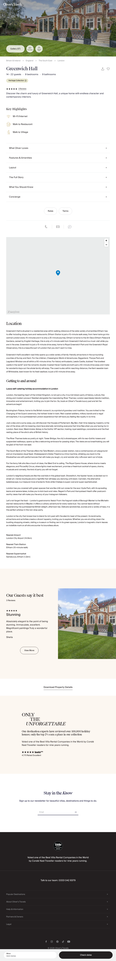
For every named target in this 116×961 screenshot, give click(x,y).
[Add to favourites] (108, 68)
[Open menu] (111, 4)
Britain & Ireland (13, 60)
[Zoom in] (106, 240)
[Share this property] (102, 69)
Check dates (86, 955)
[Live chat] (69, 227)
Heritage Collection (16, 80)
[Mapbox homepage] (13, 312)
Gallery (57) (15, 49)
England (29, 60)
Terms (65, 211)
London (61, 60)
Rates (50, 211)
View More (29, 650)
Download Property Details (58, 687)
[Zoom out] (106, 245)
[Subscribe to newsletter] (75, 811)
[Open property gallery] (58, 28)
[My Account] (105, 4)
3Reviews (22, 89)
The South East (45, 60)
